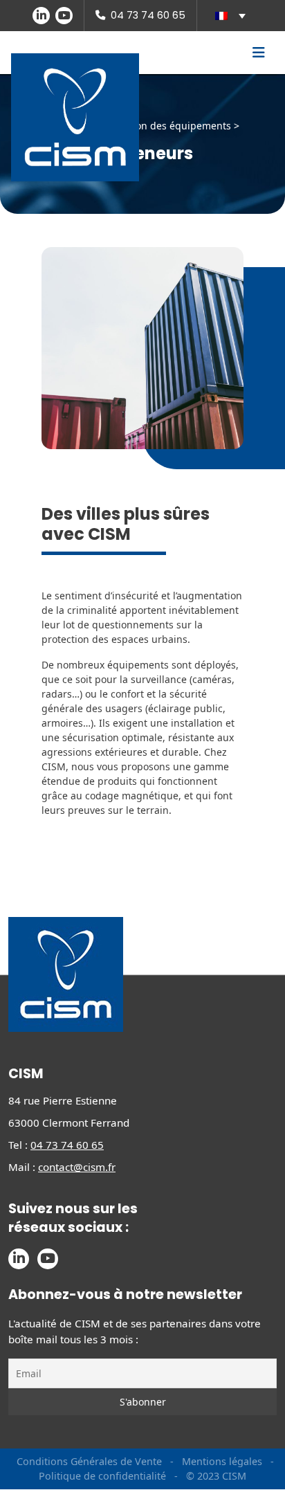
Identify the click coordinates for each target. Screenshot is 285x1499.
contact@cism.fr (77, 1167)
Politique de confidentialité (102, 1475)
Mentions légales (222, 1461)
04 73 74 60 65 (148, 15)
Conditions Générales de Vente (89, 1461)
